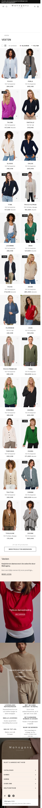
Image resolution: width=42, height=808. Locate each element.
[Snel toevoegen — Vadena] (37, 404)
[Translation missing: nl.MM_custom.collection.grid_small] (5, 45)
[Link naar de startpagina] (20, 6)
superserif (14, 803)
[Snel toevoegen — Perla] (37, 75)
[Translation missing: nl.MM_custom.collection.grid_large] (2, 46)
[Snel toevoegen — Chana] (37, 445)
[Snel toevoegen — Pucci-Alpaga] (37, 198)
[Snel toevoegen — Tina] (37, 362)
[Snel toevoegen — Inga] (37, 239)
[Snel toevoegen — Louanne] (16, 239)
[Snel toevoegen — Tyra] (16, 198)
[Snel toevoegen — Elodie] (16, 157)
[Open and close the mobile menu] (3, 6)
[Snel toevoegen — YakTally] (37, 116)
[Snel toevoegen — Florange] (16, 321)
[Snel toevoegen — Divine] (37, 527)
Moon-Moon (27, 803)
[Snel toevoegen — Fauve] (16, 280)
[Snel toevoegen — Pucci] (16, 75)
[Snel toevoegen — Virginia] (16, 404)
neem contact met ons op (30, 735)
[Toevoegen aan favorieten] (17, 51)
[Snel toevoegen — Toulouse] (16, 527)
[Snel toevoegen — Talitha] (16, 486)
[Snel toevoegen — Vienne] (37, 486)
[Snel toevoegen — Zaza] (37, 321)
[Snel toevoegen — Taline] (16, 116)
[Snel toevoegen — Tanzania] (16, 445)
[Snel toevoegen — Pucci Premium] (16, 362)
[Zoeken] (6, 7)
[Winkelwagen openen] (38, 7)
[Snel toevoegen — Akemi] (37, 280)
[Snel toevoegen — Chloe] (37, 157)
